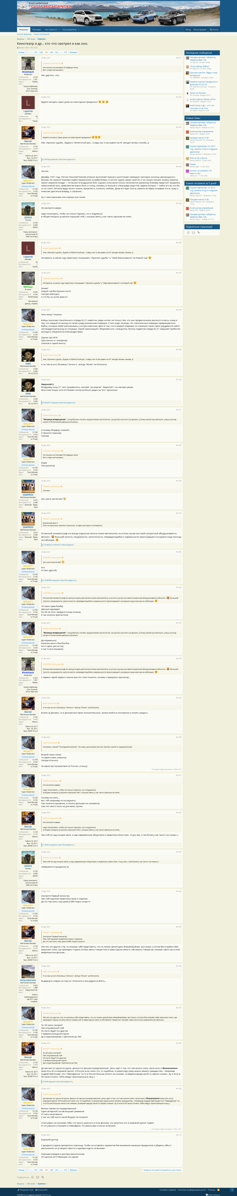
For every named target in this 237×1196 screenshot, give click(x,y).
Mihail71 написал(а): (51, 486)
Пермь (35, 81)
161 (56, 52)
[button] (59, 29)
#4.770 (178, 1135)
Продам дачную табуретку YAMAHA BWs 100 (203, 58)
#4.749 (178, 349)
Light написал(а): (50, 742)
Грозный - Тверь (31, 505)
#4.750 (178, 379)
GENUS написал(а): (51, 781)
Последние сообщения (199, 52)
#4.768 (178, 1043)
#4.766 (178, 966)
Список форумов (24, 34)
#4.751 (178, 410)
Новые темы (193, 118)
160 (51, 52)
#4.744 (178, 166)
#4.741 (178, 58)
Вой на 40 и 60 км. (199, 158)
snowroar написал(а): (52, 63)
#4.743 (178, 127)
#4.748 (178, 310)
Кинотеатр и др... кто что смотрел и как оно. (202, 106)
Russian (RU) (42, 1190)
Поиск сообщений (41, 34)
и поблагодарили (59, 545)
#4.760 (178, 737)
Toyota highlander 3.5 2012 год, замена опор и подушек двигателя (204, 149)
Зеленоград (33, 297)
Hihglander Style (26, 1190)
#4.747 (178, 273)
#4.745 (178, 203)
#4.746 (178, 242)
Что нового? (51, 29)
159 (46, 52)
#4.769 (178, 1088)
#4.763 (178, 852)
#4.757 (178, 623)
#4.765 (178, 927)
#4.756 (178, 587)
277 (65, 52)
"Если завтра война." (200, 66)
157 (35, 52)
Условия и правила (168, 1190)
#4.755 (178, 552)
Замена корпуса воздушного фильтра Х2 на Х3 (204, 83)
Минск (35, 151)
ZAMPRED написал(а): (52, 557)
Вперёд (73, 52)
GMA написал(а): (50, 703)
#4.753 (178, 481)
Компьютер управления (201, 131)
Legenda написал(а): (51, 132)
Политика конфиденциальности (192, 1190)
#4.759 (178, 698)
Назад (21, 52)
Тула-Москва (32, 193)
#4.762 (178, 812)
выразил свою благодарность (59, 159)
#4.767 (178, 1008)
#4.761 (178, 775)
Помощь (211, 1190)
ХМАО (35, 227)
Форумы (23, 29)
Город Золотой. (32, 990)
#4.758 (178, 658)
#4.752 (178, 445)
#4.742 (178, 97)
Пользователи (69, 29)
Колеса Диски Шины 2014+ (203, 99)
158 (41, 52)
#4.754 (178, 513)
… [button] (31, 52)
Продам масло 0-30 (199, 137)
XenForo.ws (46, 1195)
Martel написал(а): (50, 248)
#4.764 (178, 891)
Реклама (36, 29)
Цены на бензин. (198, 92)
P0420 (193, 164)
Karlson (22, 47)
